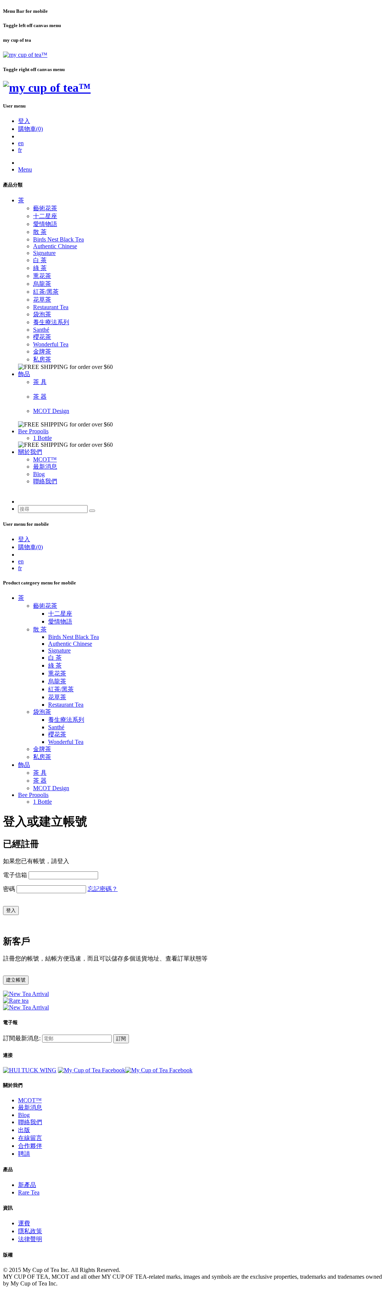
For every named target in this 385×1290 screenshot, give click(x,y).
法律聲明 (30, 1239)
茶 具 (40, 382)
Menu (25, 169)
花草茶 (42, 299)
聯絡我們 (45, 481)
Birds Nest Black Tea (58, 239)
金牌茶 (42, 351)
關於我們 (30, 452)
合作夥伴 (30, 1146)
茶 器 (40, 396)
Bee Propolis (33, 431)
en (21, 143)
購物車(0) (30, 129)
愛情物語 (45, 224)
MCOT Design (51, 411)
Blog (39, 474)
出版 (24, 1130)
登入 (24, 121)
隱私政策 (30, 1231)
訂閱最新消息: (22, 1038)
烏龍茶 (42, 284)
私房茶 (42, 359)
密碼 (9, 889)
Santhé (41, 329)
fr (20, 150)
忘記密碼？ (103, 889)
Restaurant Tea (50, 307)
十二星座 (45, 216)
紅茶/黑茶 (46, 291)
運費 (24, 1223)
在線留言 (30, 1138)
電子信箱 (15, 875)
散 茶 (40, 232)
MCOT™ (45, 459)
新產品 (27, 1185)
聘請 (24, 1153)
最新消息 (45, 466)
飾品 (24, 374)
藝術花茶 (45, 208)
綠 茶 (40, 268)
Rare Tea (28, 1192)
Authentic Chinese (55, 246)
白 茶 (40, 260)
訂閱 (121, 1038)
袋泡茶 (42, 314)
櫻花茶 (42, 337)
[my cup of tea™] (25, 55)
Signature (44, 253)
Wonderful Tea (50, 344)
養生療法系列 (51, 322)
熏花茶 (42, 276)
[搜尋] (92, 511)
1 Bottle (42, 438)
